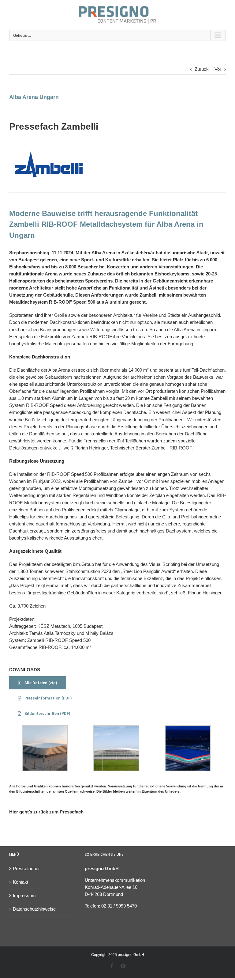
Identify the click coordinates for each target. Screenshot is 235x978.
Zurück (202, 69)
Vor (217, 69)
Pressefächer (26, 868)
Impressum (24, 895)
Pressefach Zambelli (53, 126)
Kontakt (20, 882)
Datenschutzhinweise (34, 909)
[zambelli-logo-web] (49, 145)
